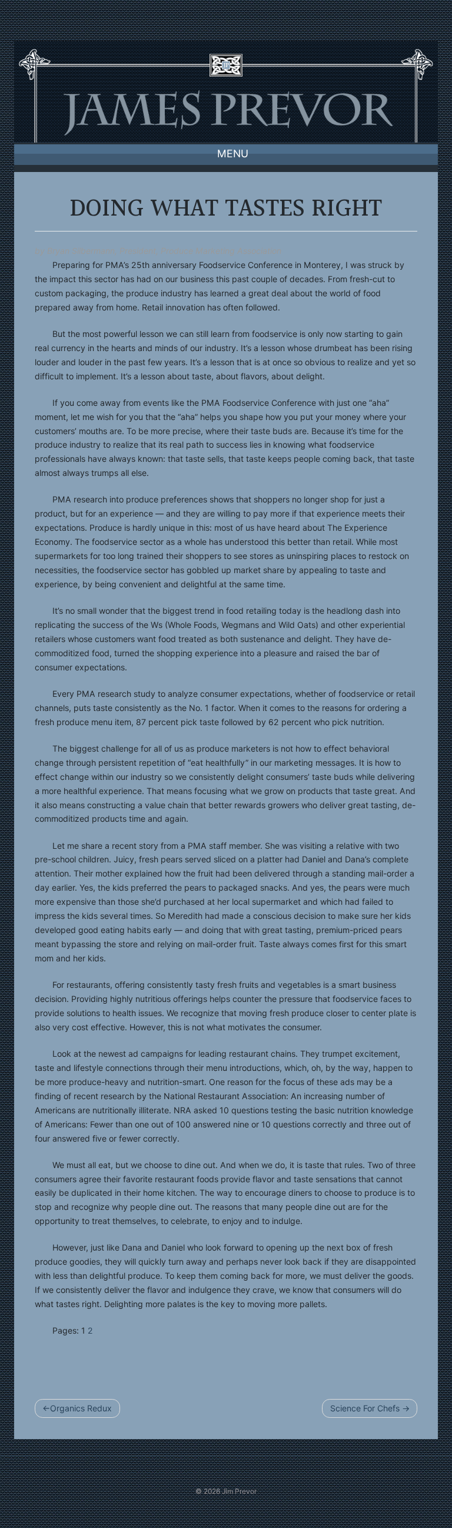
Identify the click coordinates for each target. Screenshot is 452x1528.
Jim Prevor (239, 1491)
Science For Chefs (365, 1408)
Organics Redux (81, 1408)
